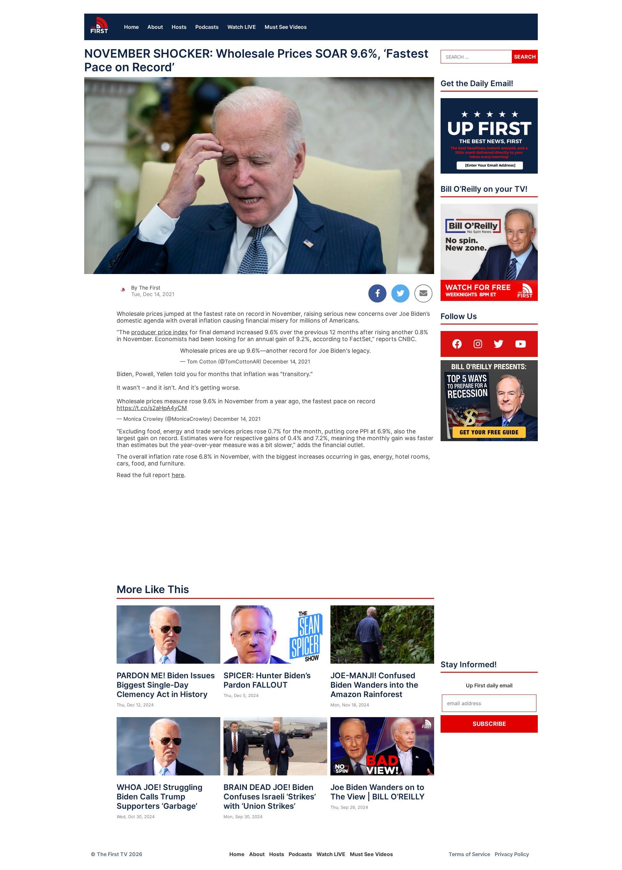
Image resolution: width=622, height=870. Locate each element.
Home (131, 27)
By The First (145, 287)
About (155, 27)
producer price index (159, 332)
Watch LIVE (241, 27)
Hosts (179, 27)
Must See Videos (286, 27)
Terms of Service (469, 854)
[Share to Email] (423, 293)
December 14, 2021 (286, 361)
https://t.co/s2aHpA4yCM (152, 408)
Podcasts (207, 27)
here (178, 475)
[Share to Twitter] (400, 293)
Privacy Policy (512, 854)
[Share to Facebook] (377, 293)
